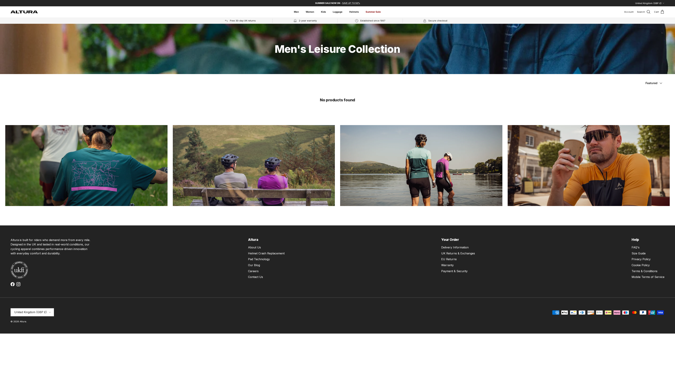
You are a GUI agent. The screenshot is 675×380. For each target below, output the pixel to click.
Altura (23, 321)
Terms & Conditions (644, 271)
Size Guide (639, 253)
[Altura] (24, 12)
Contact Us (255, 277)
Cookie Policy (641, 265)
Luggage (337, 11)
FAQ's (635, 247)
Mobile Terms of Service (648, 277)
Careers (253, 271)
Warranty (447, 265)
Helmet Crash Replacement (266, 253)
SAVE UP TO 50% (351, 3)
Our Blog (254, 265)
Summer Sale (373, 11)
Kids (323, 11)
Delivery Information (455, 247)
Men (296, 11)
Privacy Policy (641, 259)
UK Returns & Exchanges (458, 253)
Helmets (354, 11)
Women (310, 11)
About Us (254, 247)
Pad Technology (259, 259)
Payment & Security (454, 271)
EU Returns (449, 259)
